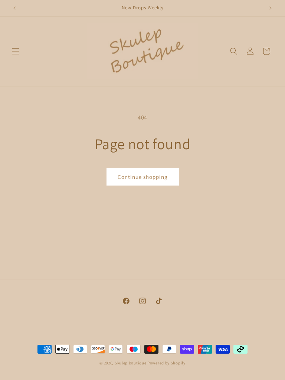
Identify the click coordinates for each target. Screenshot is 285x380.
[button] (15, 51)
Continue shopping (143, 176)
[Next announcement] (270, 8)
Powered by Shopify (166, 363)
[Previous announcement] (14, 8)
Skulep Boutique (131, 363)
